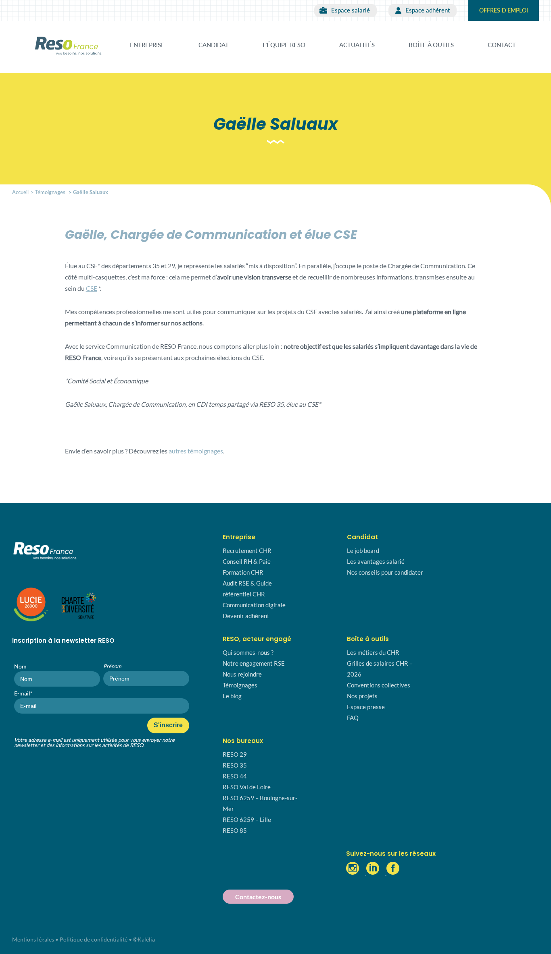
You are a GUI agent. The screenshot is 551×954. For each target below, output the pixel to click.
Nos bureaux (243, 741)
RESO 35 (235, 765)
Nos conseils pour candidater (385, 572)
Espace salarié (350, 10)
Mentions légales (33, 939)
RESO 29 (235, 754)
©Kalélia (144, 939)
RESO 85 (235, 830)
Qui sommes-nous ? (248, 652)
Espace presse (366, 706)
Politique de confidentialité (93, 939)
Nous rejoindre (242, 674)
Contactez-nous (258, 896)
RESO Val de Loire (247, 787)
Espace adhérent (427, 10)
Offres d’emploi (503, 10)
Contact (502, 44)
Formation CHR (243, 572)
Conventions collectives (378, 685)
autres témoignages (196, 451)
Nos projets (362, 695)
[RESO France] (68, 42)
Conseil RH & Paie (247, 561)
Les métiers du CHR (373, 652)
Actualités (357, 44)
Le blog (232, 695)
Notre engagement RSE (254, 663)
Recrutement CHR (247, 550)
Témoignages (50, 192)
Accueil (20, 192)
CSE (91, 288)
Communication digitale (254, 604)
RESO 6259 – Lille (247, 819)
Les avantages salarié (376, 561)
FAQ (353, 717)
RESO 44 (235, 776)
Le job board (363, 550)
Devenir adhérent (246, 615)
